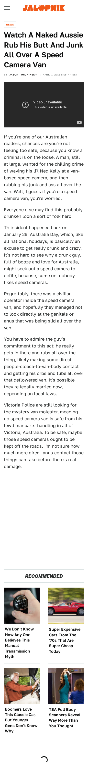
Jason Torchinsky (23, 74)
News (10, 24)
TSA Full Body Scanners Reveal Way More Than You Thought (64, 717)
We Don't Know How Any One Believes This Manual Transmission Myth (19, 643)
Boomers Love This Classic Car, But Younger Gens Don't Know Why (21, 720)
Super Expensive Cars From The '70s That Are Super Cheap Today (64, 640)
